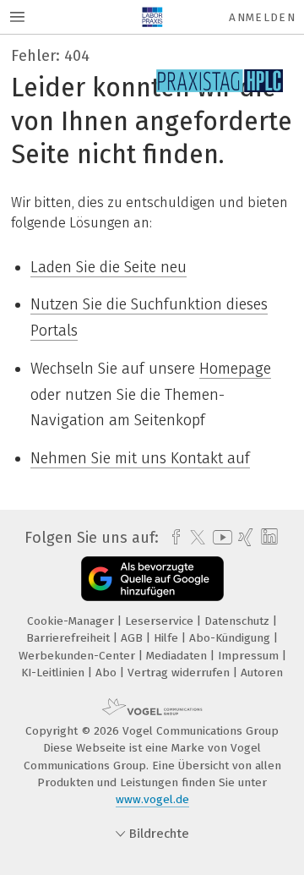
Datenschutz (238, 621)
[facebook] (172, 538)
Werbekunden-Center (78, 655)
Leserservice (161, 621)
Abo (107, 672)
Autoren (262, 672)
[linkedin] (267, 537)
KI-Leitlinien (54, 672)
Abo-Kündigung (231, 638)
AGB (133, 638)
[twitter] (193, 538)
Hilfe (168, 638)
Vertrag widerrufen (180, 672)
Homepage (235, 368)
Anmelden (262, 17)
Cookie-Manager (72, 621)
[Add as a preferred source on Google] (152, 578)
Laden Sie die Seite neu (108, 267)
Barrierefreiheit (69, 638)
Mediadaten (178, 655)
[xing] (243, 538)
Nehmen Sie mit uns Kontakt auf (140, 458)
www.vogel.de (152, 799)
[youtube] (219, 537)
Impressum (250, 655)
